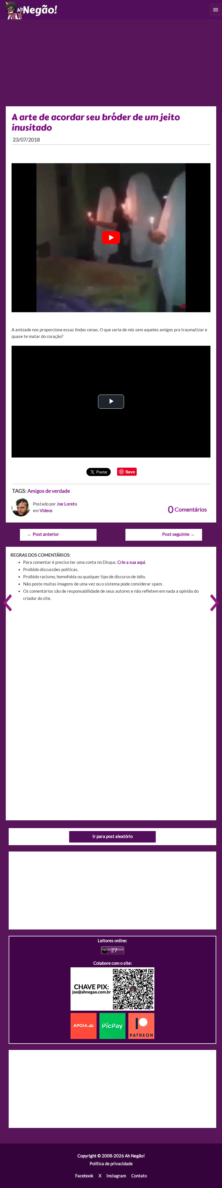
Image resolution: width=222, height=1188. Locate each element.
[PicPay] (113, 1025)
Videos (46, 510)
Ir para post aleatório (112, 836)
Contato (139, 1175)
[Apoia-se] (85, 1025)
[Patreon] (141, 1025)
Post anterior (43, 534)
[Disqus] (111, 688)
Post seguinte (178, 534)
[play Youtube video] (111, 237)
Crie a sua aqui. (131, 562)
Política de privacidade (111, 1163)
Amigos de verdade (48, 491)
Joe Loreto (67, 503)
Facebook (84, 1175)
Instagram (116, 1175)
